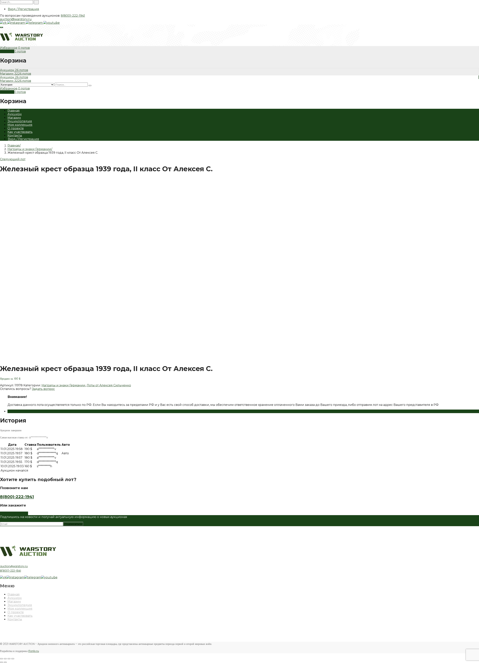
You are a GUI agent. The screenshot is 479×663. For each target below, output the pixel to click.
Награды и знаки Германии (29, 149)
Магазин (7, 73)
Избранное (9, 48)
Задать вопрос (43, 389)
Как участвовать (20, 132)
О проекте (15, 128)
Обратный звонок (14, 513)
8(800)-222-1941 (73, 15)
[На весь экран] (8, 658)
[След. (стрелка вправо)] (5, 662)
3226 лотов (22, 73)
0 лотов (24, 48)
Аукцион (7, 70)
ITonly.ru (33, 651)
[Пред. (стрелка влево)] (1, 662)
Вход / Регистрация (23, 9)
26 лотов (21, 70)
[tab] (243, 411)
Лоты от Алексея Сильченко (109, 385)
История (14, 411)
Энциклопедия (19, 121)
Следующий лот (12, 159)
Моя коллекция (19, 125)
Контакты (14, 135)
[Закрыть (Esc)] (1, 658)
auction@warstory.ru (16, 19)
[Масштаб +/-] (12, 658)
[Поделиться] (5, 658)
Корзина (7, 51)
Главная (13, 110)
